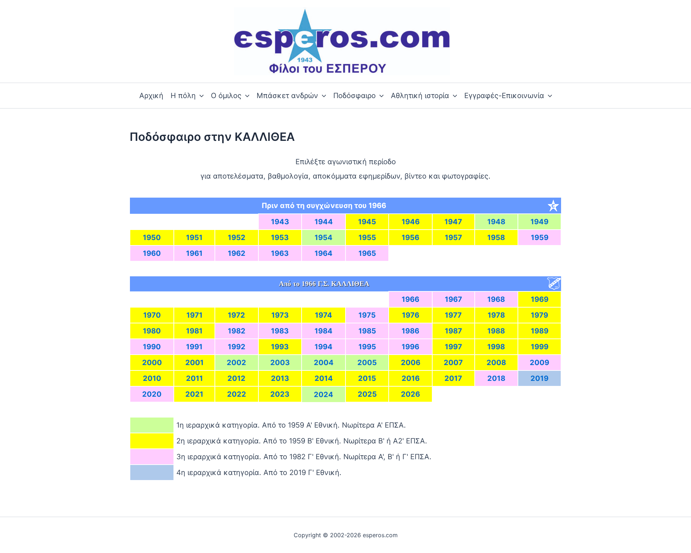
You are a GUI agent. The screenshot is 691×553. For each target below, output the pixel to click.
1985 (367, 331)
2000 (152, 362)
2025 (367, 394)
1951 (194, 237)
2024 (323, 394)
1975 (367, 315)
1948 (496, 221)
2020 (152, 394)
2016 (411, 378)
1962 (236, 253)
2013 (280, 378)
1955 (367, 237)
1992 (236, 346)
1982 (236, 331)
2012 (236, 378)
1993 (280, 346)
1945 (367, 221)
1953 (280, 237)
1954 (324, 237)
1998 (496, 346)
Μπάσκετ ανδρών (287, 95)
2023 (279, 394)
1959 (539, 237)
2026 (410, 394)
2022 (236, 394)
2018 (496, 378)
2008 (496, 362)
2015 (367, 378)
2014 (324, 378)
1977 (453, 315)
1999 (539, 346)
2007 (453, 362)
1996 (410, 346)
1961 (194, 253)
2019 (539, 378)
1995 (367, 346)
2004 (324, 362)
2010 (152, 378)
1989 (539, 331)
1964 (324, 253)
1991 (194, 346)
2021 (194, 394)
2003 (280, 362)
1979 (539, 315)
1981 (194, 331)
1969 (539, 299)
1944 (324, 221)
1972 (236, 315)
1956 (410, 237)
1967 (453, 299)
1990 (152, 346)
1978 (496, 315)
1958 (496, 237)
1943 (280, 221)
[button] (200, 95)
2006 (410, 362)
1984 (324, 331)
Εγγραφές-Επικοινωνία (504, 95)
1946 (411, 221)
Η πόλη (183, 95)
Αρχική (151, 95)
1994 (324, 346)
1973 (280, 315)
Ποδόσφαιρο (354, 95)
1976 (410, 315)
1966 (410, 299)
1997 (453, 346)
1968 (496, 299)
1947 (453, 221)
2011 (194, 378)
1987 (453, 331)
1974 (323, 315)
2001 (194, 362)
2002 (236, 362)
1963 (280, 253)
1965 (367, 253)
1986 (410, 331)
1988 (496, 331)
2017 (453, 378)
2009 (539, 362)
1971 (194, 315)
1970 (152, 315)
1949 (539, 221)
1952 (236, 237)
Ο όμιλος (226, 95)
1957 (453, 237)
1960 (152, 253)
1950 (152, 237)
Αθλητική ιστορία (420, 95)
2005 (367, 362)
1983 (280, 331)
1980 (152, 331)
